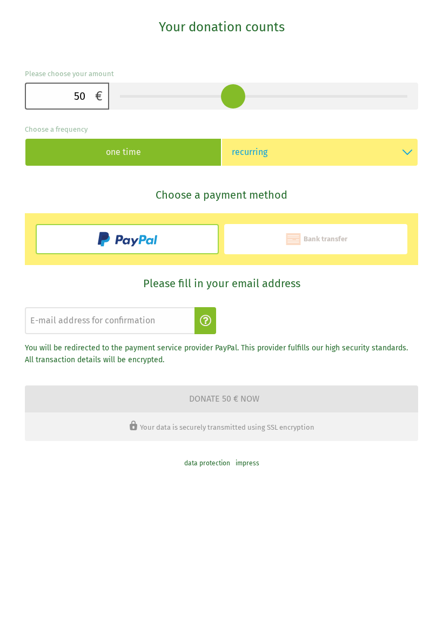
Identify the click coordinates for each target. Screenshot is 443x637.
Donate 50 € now (224, 399)
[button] (205, 320)
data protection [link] (207, 463)
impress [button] (247, 463)
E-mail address (45, 304)
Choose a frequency (56, 129)
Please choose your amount (69, 74)
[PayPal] (127, 239)
